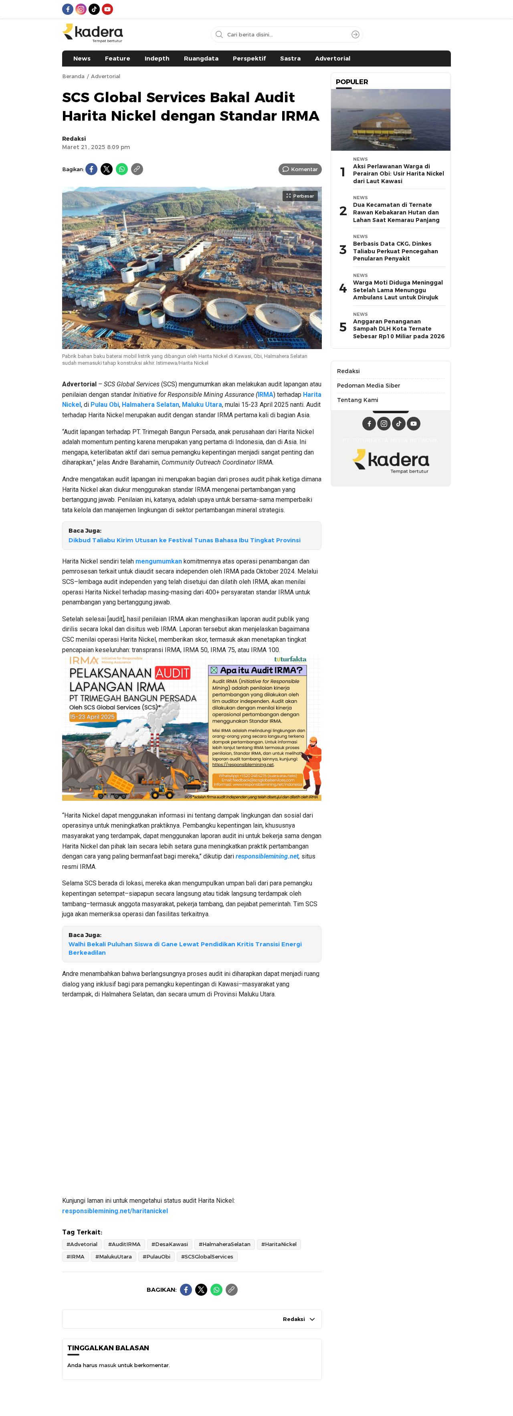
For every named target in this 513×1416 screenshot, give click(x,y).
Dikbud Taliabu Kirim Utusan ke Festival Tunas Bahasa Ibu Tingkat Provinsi (185, 540)
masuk (107, 1365)
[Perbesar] (192, 345)
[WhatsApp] (122, 169)
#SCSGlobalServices (207, 1256)
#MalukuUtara (113, 1256)
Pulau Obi (105, 404)
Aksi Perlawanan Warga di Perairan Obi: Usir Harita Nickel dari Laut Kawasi (398, 173)
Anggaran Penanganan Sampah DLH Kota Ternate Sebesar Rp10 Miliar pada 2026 (398, 328)
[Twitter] (107, 169)
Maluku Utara (202, 404)
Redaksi (74, 138)
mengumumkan (158, 561)
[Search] (355, 34)
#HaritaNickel (279, 1244)
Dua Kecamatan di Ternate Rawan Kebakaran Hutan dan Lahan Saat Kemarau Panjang (396, 212)
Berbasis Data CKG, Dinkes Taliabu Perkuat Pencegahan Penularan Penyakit (395, 251)
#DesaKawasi (169, 1244)
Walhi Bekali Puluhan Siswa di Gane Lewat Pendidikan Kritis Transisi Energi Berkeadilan (185, 948)
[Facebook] (91, 169)
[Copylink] (137, 169)
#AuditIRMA (124, 1244)
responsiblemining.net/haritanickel (115, 1211)
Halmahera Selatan (150, 404)
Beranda (73, 76)
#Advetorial (82, 1244)
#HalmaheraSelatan (224, 1244)
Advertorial (105, 76)
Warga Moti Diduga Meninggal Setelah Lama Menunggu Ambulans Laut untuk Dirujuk (398, 290)
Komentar (304, 169)
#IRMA (76, 1256)
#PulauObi (156, 1256)
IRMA (265, 394)
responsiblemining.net (267, 856)
